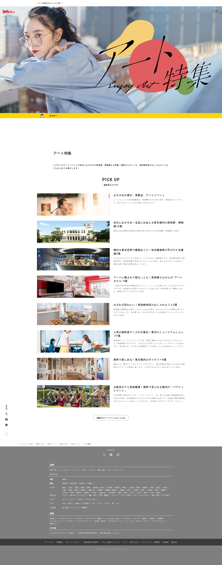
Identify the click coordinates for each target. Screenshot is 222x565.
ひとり (72, 499)
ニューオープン (64, 470)
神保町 (100, 490)
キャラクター (144, 495)
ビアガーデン (79, 518)
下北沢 (94, 492)
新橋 (124, 487)
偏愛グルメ (54, 523)
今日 (64, 503)
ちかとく (117, 533)
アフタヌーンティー (115, 521)
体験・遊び (101, 470)
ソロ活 (83, 470)
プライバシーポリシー (73, 542)
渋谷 (70, 487)
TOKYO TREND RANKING (87, 533)
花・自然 (166, 495)
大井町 (135, 490)
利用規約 (60, 542)
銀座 (82, 487)
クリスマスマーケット (83, 521)
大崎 (142, 490)
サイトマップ (49, 542)
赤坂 (158, 487)
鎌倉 (158, 492)
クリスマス (69, 521)
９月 (99, 503)
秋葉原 (83, 490)
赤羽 (156, 490)
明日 (70, 503)
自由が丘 (102, 492)
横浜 (145, 492)
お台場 (131, 487)
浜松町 (117, 487)
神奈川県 (73, 483)
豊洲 (138, 487)
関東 (64, 479)
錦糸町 (163, 490)
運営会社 (174, 542)
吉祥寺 (86, 492)
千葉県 (89, 483)
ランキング (117, 470)
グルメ (64, 495)
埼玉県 (81, 483)
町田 (125, 492)
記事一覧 (53, 470)
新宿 (64, 487)
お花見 (52, 518)
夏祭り (144, 518)
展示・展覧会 (104, 495)
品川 (128, 490)
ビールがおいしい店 (112, 518)
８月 (93, 503)
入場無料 (84, 507)
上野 (64, 490)
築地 (88, 487)
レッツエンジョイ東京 (25, 444)
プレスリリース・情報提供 (150, 542)
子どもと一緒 (90, 499)
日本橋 (109, 487)
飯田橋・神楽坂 (111, 490)
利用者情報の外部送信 (91, 542)
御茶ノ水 (92, 490)
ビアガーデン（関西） (94, 518)
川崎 (151, 492)
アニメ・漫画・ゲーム (128, 495)
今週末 (77, 503)
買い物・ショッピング (78, 495)
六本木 (165, 487)
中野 (71, 492)
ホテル (138, 521)
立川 (131, 492)
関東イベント (52, 444)
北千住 (64, 492)
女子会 (80, 499)
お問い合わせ (134, 542)
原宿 (151, 487)
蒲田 (119, 492)
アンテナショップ (158, 521)
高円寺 (78, 492)
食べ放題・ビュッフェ (70, 507)
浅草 (70, 490)
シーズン (91, 470)
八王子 (138, 492)
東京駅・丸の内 (98, 487)
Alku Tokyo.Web (105, 533)
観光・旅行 (156, 495)
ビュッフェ (129, 521)
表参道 (145, 487)
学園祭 (160, 518)
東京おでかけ (64, 444)
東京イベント (75, 444)
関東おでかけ (40, 444)
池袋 (76, 487)
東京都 (64, 483)
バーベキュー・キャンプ (130, 518)
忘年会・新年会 (100, 521)
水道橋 (121, 490)
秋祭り (152, 518)
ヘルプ (124, 542)
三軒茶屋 (112, 492)
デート (75, 470)
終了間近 (85, 503)
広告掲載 (165, 542)
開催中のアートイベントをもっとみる (111, 418)
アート (146, 521)
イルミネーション (56, 521)
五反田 (149, 490)
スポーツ (115, 495)
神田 (76, 490)
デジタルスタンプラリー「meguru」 (62, 533)
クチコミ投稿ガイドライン (110, 542)
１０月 (106, 503)
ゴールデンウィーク (64, 518)
